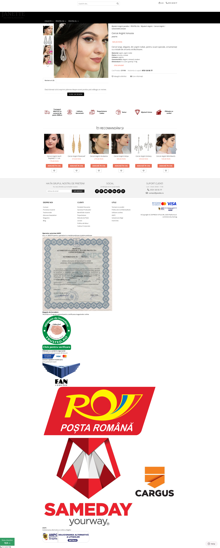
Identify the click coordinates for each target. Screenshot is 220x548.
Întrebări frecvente (83, 207)
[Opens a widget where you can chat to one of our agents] (211, 544)
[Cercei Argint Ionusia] (81, 50)
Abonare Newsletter (50, 215)
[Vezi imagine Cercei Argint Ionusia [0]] (48, 30)
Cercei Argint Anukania (99, 156)
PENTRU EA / (136, 26)
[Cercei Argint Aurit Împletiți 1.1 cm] (54, 144)
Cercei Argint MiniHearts (165, 156)
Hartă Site (115, 221)
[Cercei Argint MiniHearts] (166, 144)
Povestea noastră (49, 210)
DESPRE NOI (48, 202)
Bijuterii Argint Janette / (121, 26)
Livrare (79, 221)
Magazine (46, 218)
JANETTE (114, 37)
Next (48, 66)
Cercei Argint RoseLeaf (76, 156)
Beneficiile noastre (83, 212)
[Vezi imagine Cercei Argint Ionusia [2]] (48, 50)
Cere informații (137, 76)
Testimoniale (47, 212)
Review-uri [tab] (49, 80)
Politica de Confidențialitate (121, 210)
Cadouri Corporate (83, 226)
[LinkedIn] (114, 191)
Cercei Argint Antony (143, 156)
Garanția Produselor (84, 210)
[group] (81, 50)
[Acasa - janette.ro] (13, 15)
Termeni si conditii (118, 207)
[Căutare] (118, 4)
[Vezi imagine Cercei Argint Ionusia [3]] (48, 60)
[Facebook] (97, 191)
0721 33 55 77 (156, 190)
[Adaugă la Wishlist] (54, 170)
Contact (45, 207)
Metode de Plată (83, 218)
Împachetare (81, 215)
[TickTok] (119, 191)
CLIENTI (80, 202)
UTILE (114, 202)
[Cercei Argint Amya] (121, 144)
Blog (44, 221)
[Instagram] (123, 191)
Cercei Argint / (160, 26)
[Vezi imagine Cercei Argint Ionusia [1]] (48, 40)
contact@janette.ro (156, 193)
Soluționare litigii (117, 218)
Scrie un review (75, 94)
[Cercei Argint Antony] (143, 144)
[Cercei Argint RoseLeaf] (76, 144)
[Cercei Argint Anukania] (99, 144)
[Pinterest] (101, 191)
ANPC (114, 215)
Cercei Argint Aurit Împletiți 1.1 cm (54, 157)
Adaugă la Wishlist (119, 76)
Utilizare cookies (117, 212)
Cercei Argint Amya (121, 156)
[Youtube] (106, 191)
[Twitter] (110, 191)
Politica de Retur (82, 223)
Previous (48, 24)
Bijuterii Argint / (147, 26)
